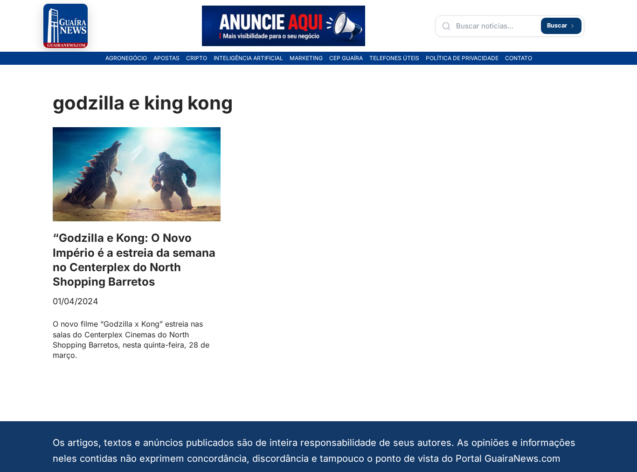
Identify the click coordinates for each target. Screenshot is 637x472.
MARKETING (306, 58)
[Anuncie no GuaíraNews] (283, 26)
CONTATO (518, 58)
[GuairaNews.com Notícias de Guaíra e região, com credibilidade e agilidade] (65, 26)
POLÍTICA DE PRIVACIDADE (462, 58)
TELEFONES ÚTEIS (394, 58)
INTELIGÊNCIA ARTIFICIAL (248, 58)
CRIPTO (196, 58)
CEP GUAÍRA (346, 58)
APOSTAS (166, 58)
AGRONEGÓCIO (126, 58)
